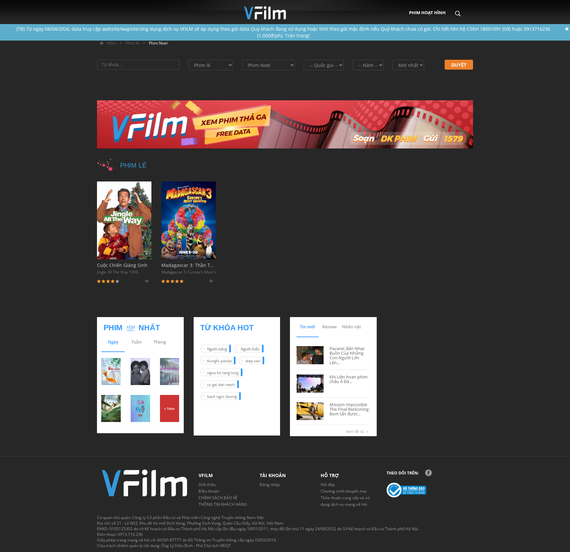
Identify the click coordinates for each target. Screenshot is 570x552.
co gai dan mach (221, 384)
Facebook (428, 473)
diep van (252, 360)
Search (457, 9)
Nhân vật (351, 327)
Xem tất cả (355, 431)
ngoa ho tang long (222, 372)
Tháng (159, 342)
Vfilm (111, 43)
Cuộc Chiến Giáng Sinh (122, 268)
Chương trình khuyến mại (344, 491)
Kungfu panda (219, 360)
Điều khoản (209, 491)
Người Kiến (250, 348)
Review (329, 327)
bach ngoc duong (222, 396)
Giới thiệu (207, 484)
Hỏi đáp (328, 484)
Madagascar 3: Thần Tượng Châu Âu (188, 268)
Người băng (217, 348)
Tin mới (307, 327)
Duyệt (458, 65)
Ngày (113, 342)
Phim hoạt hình (427, 13)
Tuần (136, 342)
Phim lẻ (132, 43)
